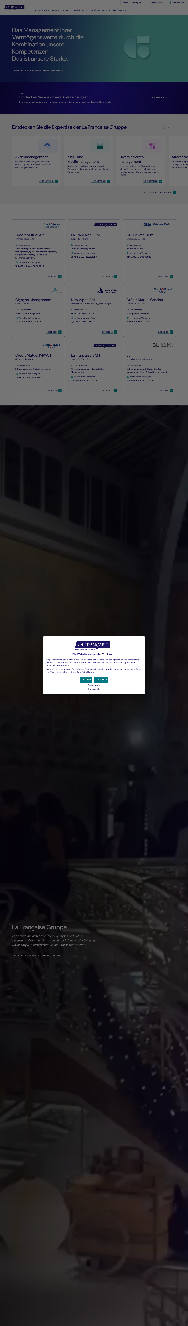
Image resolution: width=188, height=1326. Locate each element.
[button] (101, 680)
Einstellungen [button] (94, 685)
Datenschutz (94, 689)
